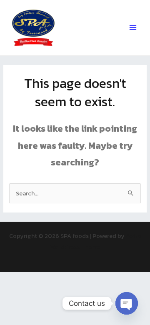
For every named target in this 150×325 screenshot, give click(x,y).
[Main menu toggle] (133, 27)
